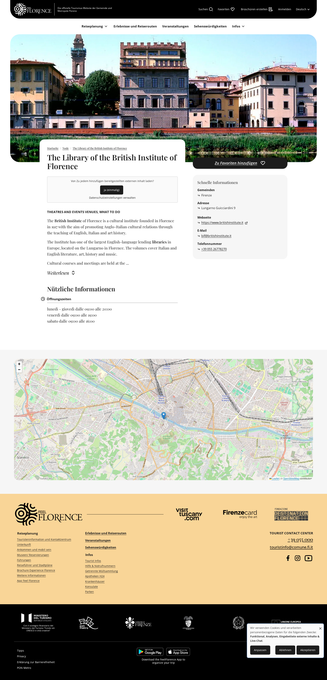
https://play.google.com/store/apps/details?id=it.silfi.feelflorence (150, 652)
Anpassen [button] (260, 650)
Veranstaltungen (98, 540)
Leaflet (275, 478)
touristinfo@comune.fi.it (291, 547)
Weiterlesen (58, 273)
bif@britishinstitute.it (216, 236)
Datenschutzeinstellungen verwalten (112, 197)
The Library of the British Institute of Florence (100, 148)
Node (65, 148)
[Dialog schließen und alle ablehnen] (320, 626)
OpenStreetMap (291, 478)
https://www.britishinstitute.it (222, 222)
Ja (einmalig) (111, 190)
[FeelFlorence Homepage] (34, 9)
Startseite (52, 148)
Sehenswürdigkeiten (100, 547)
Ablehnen (285, 650)
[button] (163, 416)
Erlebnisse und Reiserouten (105, 533)
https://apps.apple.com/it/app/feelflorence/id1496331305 (178, 652)
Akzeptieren (307, 650)
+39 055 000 (300, 539)
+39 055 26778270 (214, 249)
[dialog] (285, 640)
